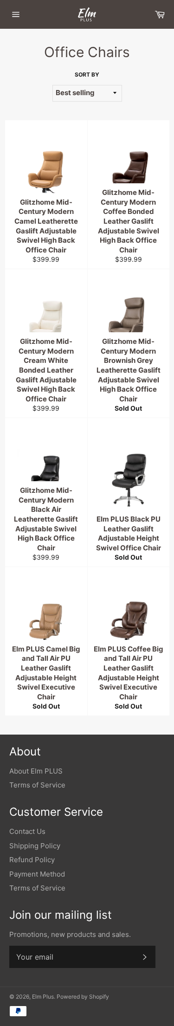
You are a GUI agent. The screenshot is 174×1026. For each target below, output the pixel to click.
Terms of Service (37, 785)
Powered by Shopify (83, 996)
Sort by (87, 74)
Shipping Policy (34, 845)
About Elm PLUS (36, 771)
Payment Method (37, 874)
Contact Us (27, 831)
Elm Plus (43, 996)
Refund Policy (32, 859)
